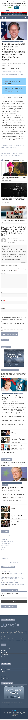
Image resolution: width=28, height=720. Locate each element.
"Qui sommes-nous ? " (17, 638)
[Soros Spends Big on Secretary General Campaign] (14, 468)
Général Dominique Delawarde (8, 541)
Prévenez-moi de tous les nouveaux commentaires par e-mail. (13, 324)
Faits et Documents (5, 669)
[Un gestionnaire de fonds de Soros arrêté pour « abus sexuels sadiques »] (5, 513)
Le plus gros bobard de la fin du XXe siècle (13, 220)
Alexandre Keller (4, 558)
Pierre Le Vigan (4, 539)
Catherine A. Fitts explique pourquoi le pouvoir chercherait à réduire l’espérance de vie (18, 439)
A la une (4, 41)
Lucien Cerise (4, 547)
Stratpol (3, 656)
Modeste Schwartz (5, 545)
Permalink (12, 242)
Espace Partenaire (5, 678)
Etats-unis (15, 63)
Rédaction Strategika (15, 61)
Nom (2, 292)
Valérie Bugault (4, 551)
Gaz (18, 63)
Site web (3, 308)
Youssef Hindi (4, 537)
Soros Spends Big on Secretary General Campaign (12, 488)
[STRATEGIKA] (10, 622)
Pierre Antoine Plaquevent (7, 535)
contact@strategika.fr (21, 640)
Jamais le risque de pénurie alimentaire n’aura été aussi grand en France (12, 154)
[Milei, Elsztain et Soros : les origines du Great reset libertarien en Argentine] (5, 521)
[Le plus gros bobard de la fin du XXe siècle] (14, 206)
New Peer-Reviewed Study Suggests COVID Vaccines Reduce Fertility (13, 397)
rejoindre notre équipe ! (12, 704)
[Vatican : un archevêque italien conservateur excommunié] (14, 163)
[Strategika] (2, 17)
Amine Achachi (4, 556)
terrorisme (7, 65)
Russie (3, 65)
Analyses (14, 393)
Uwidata (3, 674)
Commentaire (4, 273)
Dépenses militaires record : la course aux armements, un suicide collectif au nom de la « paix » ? (14, 199)
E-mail (3, 300)
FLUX (2, 667)
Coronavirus (20, 393)
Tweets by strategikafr (14, 562)
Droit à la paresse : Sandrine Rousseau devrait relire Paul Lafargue (13, 146)
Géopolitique (19, 41)
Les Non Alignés (4, 654)
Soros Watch (5, 484)
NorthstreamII (22, 63)
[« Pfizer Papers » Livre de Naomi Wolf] (5, 430)
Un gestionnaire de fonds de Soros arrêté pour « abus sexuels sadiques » (18, 515)
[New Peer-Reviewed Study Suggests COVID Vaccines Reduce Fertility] (14, 378)
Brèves (14, 41)
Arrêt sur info (4, 652)
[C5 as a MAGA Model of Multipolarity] (5, 506)
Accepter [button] (16, 7)
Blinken (11, 63)
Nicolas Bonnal (4, 554)
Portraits (19, 483)
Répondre (23, 262)
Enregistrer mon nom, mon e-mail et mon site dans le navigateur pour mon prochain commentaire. (13, 318)
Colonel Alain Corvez (5, 543)
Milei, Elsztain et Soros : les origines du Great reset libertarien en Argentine (18, 523)
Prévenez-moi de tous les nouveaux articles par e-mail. (13, 329)
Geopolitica (3, 676)
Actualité (9, 41)
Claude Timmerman (5, 549)
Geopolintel (3, 650)
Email (2, 595)
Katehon (3, 671)
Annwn (2, 577)
